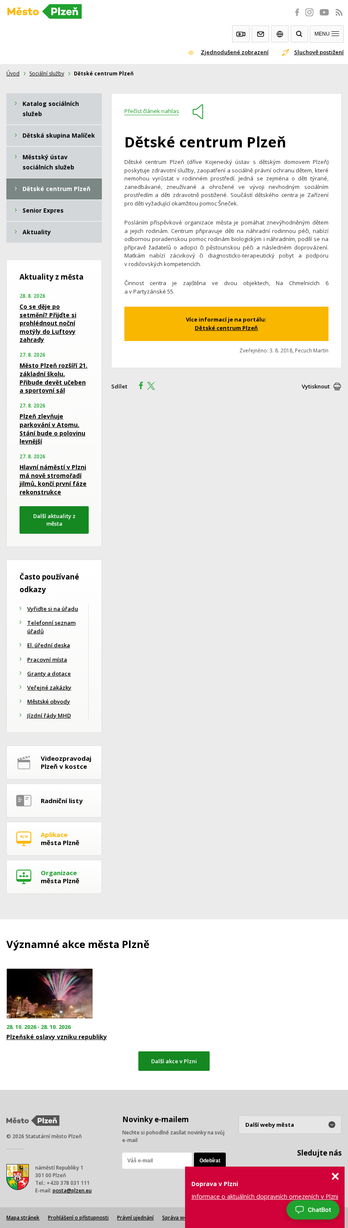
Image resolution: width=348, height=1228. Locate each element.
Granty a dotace (49, 673)
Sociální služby (46, 73)
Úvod (13, 73)
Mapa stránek (22, 1217)
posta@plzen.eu (72, 1190)
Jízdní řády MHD (49, 715)
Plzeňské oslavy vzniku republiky (56, 1037)
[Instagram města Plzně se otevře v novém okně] (309, 17)
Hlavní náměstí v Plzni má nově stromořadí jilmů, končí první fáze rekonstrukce (53, 479)
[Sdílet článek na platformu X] (154, 387)
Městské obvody (48, 701)
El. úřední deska (48, 645)
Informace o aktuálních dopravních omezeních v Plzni (264, 1196)
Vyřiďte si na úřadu (52, 609)
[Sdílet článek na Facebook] (138, 387)
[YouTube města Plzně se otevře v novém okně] (324, 17)
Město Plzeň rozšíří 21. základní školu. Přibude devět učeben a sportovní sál (53, 377)
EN (280, 34)
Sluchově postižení (319, 52)
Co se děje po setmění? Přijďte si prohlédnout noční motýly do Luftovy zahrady (48, 323)
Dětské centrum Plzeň (226, 328)
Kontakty (260, 33)
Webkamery (241, 33)
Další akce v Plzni (174, 1061)
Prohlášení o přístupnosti (78, 1217)
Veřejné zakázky (49, 687)
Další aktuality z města (54, 520)
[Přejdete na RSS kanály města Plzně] (339, 17)
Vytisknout (316, 386)
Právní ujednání (135, 1217)
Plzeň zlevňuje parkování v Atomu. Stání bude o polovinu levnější (52, 428)
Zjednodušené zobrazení (235, 52)
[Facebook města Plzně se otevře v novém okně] (294, 17)
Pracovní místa (47, 659)
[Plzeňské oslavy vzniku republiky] (57, 993)
